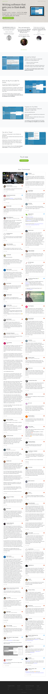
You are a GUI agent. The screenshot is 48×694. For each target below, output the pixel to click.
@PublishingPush (31, 636)
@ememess (8, 196)
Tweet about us (28, 687)
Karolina (29, 658)
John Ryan (30, 618)
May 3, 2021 (29, 302)
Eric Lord (30, 403)
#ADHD (26, 282)
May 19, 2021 (29, 665)
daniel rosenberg (9, 419)
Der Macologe (31, 262)
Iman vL (29, 492)
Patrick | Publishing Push (33, 635)
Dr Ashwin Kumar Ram (32, 380)
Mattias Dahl (8, 206)
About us (18, 687)
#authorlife (42, 672)
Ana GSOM (8, 597)
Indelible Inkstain (9, 435)
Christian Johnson (31, 441)
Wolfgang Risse (9, 233)
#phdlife (38, 672)
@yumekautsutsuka (31, 658)
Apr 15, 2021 (29, 674)
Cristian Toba (9, 305)
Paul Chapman (31, 306)
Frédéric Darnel (31, 357)
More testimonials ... (24, 49)
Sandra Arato (30, 230)
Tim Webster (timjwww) (32, 451)
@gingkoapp (11, 198)
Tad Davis (30, 340)
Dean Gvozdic (9, 269)
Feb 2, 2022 (5, 584)
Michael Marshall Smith (10, 195)
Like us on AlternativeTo (29, 689)
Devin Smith (30, 532)
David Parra (30, 605)
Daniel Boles (30, 190)
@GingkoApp (29, 220)
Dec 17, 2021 (29, 642)
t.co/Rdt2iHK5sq (28, 672)
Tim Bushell (8, 254)
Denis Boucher (31, 318)
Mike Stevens (8, 556)
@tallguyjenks (30, 279)
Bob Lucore (30, 368)
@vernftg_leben (30, 216)
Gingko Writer (5, 1)
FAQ (42, 1)
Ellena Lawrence (31, 480)
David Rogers (9, 319)
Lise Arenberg (9, 342)
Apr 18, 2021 (7, 665)
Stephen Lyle (8, 461)
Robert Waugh (9, 625)
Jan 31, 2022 (5, 191)
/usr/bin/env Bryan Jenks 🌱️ (33, 278)
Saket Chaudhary (9, 244)
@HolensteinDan (9, 660)
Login (44, 1)
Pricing (39, 1)
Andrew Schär (9, 294)
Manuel (29, 579)
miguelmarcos (31, 565)
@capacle (8, 638)
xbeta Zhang (30, 426)
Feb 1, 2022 (27, 210)
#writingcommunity (30, 640)
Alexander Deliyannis (10, 333)
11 (26, 654)
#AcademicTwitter (34, 672)
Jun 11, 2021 (29, 226)
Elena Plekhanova (9, 217)
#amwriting (35, 663)
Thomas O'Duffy (31, 590)
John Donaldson (31, 416)
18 (26, 302)
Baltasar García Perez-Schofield (12, 588)
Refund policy (38, 689)
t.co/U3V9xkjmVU (29, 289)
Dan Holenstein (9, 659)
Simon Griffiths (31, 250)
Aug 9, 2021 (29, 654)
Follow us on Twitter (20, 689)
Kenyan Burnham (31, 503)
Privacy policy (38, 687)
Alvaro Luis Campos (10, 496)
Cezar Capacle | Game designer (12, 637)
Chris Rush (30, 467)
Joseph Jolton (30, 549)
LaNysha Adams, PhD (32, 668)
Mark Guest (8, 611)
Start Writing (24, 160)
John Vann (8, 449)
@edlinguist (30, 669)
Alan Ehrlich (30, 394)
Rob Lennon (8, 508)
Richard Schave (9, 185)
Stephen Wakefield (10, 523)
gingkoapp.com (37, 651)
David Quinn (8, 283)
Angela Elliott (31, 646)
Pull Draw (30, 203)
